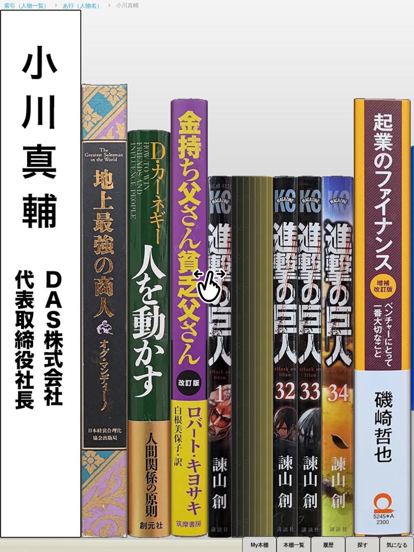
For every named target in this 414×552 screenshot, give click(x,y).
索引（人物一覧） (26, 5)
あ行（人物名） (82, 5)
